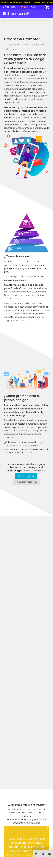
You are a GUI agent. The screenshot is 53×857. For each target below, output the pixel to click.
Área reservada (10, 7)
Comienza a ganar (26, 476)
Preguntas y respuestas (26, 482)
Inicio (6, 19)
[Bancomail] (18, 16)
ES (25, 7)
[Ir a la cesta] (45, 7)
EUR (34, 7)
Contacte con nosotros (16, 445)
